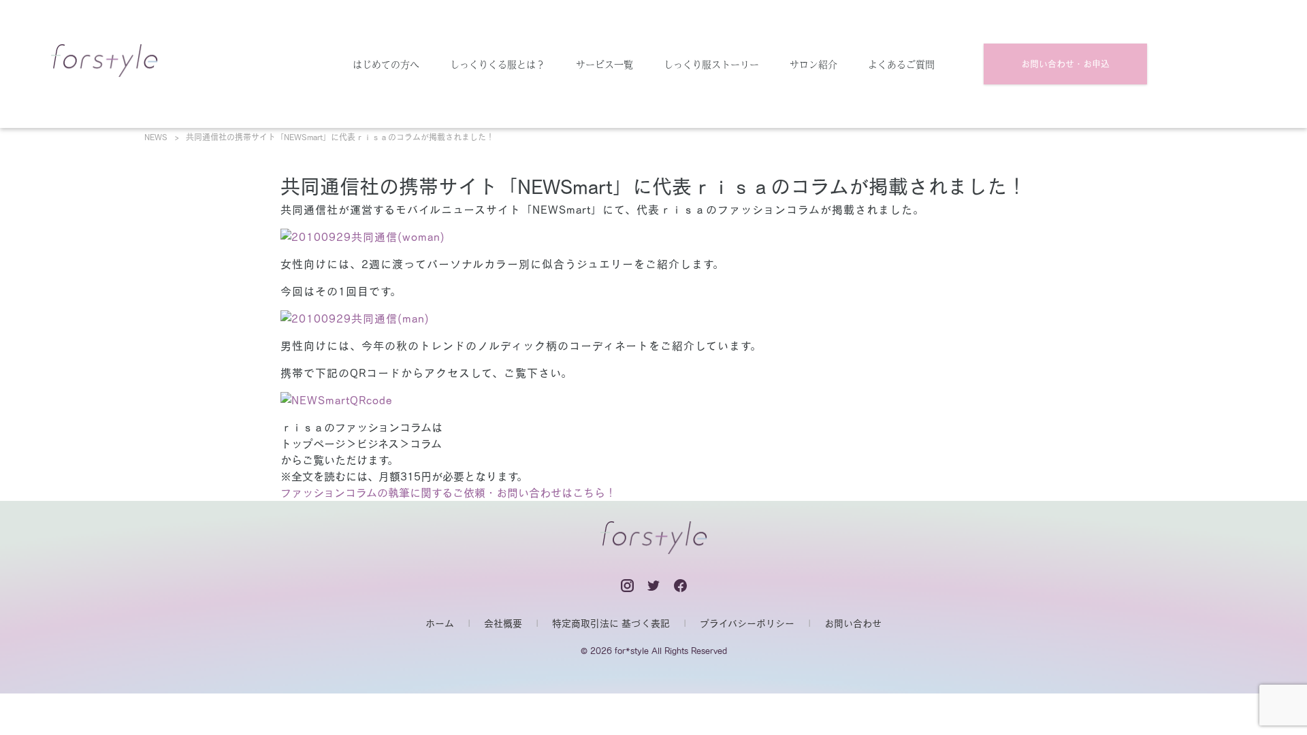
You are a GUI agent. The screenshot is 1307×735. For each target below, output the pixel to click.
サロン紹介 (813, 63)
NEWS (155, 137)
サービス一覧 (604, 63)
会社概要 (503, 623)
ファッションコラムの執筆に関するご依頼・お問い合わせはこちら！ (448, 492)
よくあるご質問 (901, 63)
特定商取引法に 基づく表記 (611, 623)
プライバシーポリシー (747, 623)
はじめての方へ (386, 63)
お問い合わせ (853, 623)
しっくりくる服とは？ (497, 63)
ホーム (439, 623)
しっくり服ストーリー (711, 63)
